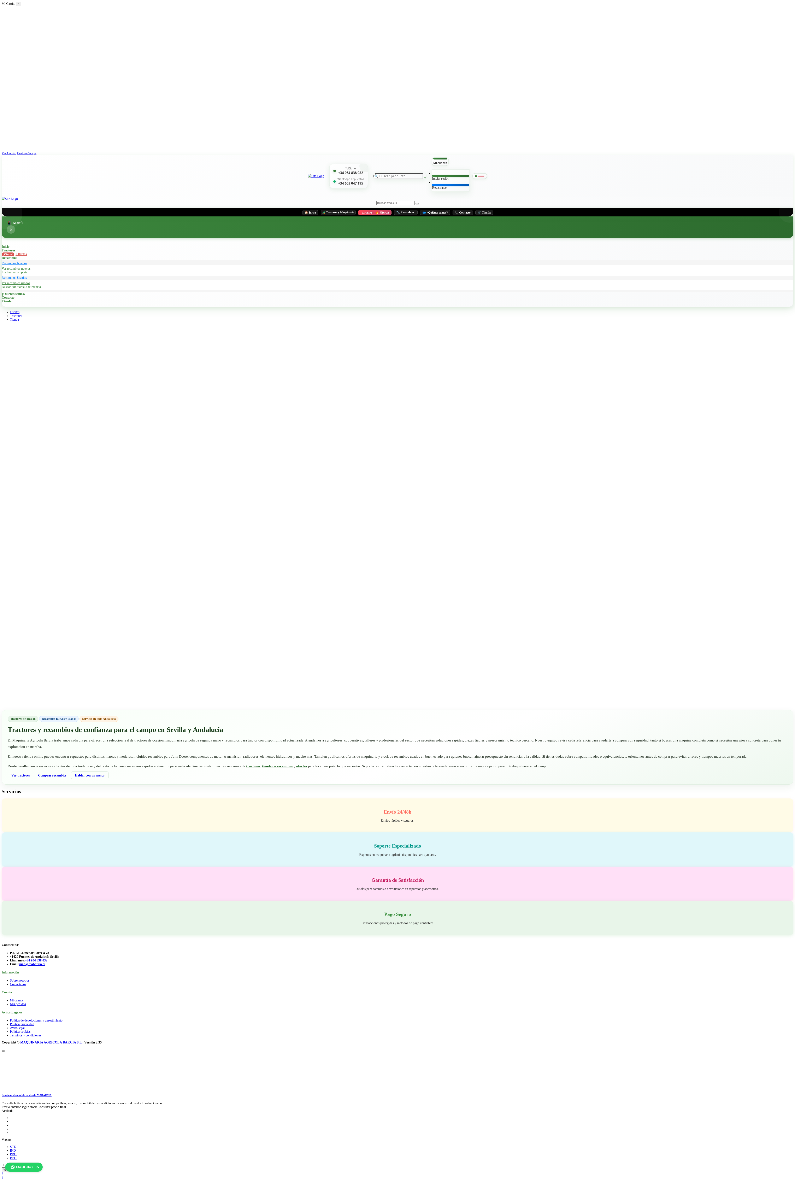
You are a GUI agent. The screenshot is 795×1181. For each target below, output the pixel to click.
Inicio (6, 246)
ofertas (301, 766)
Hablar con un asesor (90, 775)
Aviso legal (17, 1028)
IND (13, 1150)
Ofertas (15, 254)
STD (13, 1146)
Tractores (8, 250)
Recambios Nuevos (14, 263)
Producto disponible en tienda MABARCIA (27, 1095)
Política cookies (20, 1031)
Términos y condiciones (25, 1035)
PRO (13, 1154)
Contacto (8, 297)
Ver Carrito (9, 153)
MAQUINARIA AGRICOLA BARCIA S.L (51, 1042)
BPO (13, 1158)
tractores (253, 766)
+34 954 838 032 (350, 172)
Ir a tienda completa (14, 272)
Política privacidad (22, 1024)
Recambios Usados (14, 277)
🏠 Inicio (310, 212)
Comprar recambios (52, 775)
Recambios (9, 258)
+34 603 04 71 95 (27, 1167)
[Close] (3, 1051)
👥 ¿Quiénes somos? (435, 212)
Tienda (7, 301)
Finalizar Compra (26, 153)
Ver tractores (20, 775)
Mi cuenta (16, 1000)
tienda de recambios (277, 766)
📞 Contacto (463, 212)
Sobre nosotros (19, 980)
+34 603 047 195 (350, 183)
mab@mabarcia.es (32, 964)
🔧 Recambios (405, 212)
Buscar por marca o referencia (21, 287)
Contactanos (18, 984)
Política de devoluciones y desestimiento (36, 1020)
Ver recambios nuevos (16, 268)
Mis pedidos (18, 1004)
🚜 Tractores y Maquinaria (338, 212)
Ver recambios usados (16, 283)
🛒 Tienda (484, 212)
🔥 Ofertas (375, 212)
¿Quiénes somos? (13, 294)
